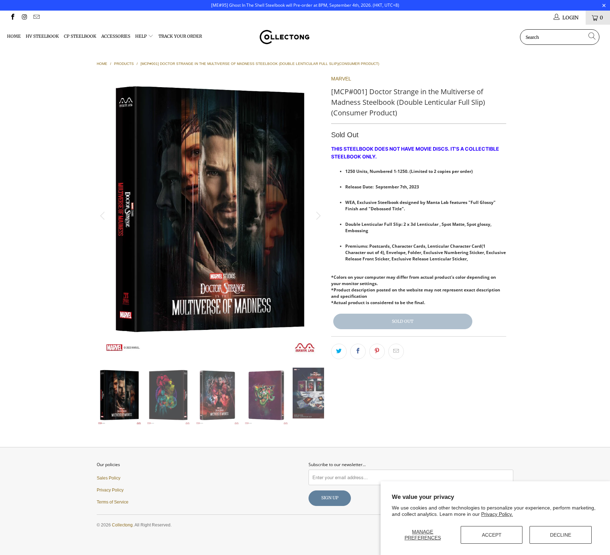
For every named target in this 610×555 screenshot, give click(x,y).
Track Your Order (180, 36)
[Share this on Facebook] (358, 351)
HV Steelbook (42, 36)
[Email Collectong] (36, 17)
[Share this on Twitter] (339, 351)
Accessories (115, 36)
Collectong (122, 525)
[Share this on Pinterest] (377, 351)
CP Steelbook (80, 36)
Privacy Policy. (497, 514)
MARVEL (341, 79)
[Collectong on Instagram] (24, 17)
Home (14, 36)
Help (141, 36)
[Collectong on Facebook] (12, 17)
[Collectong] (305, 37)
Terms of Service (112, 502)
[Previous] (103, 216)
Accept (492, 535)
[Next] (317, 216)
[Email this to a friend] (396, 351)
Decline (560, 535)
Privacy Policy (110, 490)
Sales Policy (108, 478)
